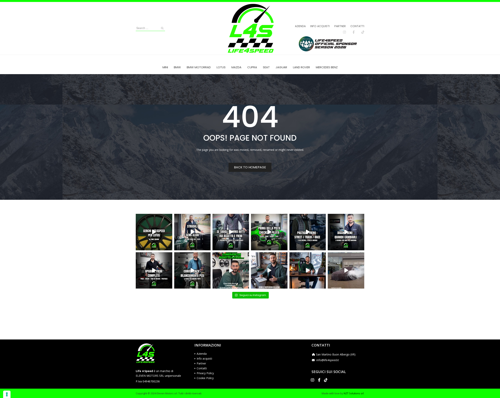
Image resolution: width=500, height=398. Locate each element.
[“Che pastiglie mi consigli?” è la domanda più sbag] (307, 232)
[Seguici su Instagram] (344, 32)
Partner (340, 26)
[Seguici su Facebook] (354, 32)
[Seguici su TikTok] (362, 32)
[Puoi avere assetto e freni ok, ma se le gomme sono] (230, 232)
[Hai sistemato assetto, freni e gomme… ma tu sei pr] (269, 232)
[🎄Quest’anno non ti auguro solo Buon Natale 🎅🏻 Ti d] (307, 270)
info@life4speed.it (327, 360)
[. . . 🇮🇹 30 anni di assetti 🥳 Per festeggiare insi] (346, 270)
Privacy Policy (205, 373)
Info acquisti (320, 26)
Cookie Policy (205, 378)
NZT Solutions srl (354, 393)
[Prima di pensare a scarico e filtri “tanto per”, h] (269, 270)
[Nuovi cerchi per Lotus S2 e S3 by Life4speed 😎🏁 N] (154, 232)
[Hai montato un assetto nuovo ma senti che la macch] (192, 270)
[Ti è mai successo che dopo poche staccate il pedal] (346, 232)
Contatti (357, 26)
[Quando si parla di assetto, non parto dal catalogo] (230, 270)
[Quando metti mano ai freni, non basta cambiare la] (154, 270)
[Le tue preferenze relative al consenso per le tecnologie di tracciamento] (7, 394)
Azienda (300, 26)
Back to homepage (250, 167)
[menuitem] (165, 67)
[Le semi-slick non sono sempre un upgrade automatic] (192, 232)
